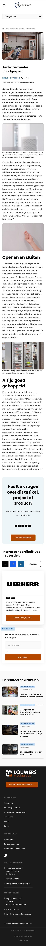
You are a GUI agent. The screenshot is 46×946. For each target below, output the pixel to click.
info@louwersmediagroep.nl (18, 883)
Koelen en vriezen (11, 78)
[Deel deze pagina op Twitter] (5, 564)
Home (5, 28)
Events (7, 821)
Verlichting (8, 817)
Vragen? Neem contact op (20, 784)
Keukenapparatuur (12, 808)
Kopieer (33, 564)
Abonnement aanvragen (14, 848)
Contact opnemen (11, 844)
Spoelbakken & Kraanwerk (15, 812)
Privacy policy (23, 940)
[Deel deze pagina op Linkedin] (21, 564)
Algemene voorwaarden (23, 936)
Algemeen (8, 803)
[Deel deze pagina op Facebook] (13, 564)
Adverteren (9, 839)
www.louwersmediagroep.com (19, 923)
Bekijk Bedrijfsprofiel (23, 618)
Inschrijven (23, 657)
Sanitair (7, 826)
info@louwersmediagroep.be (18, 914)
